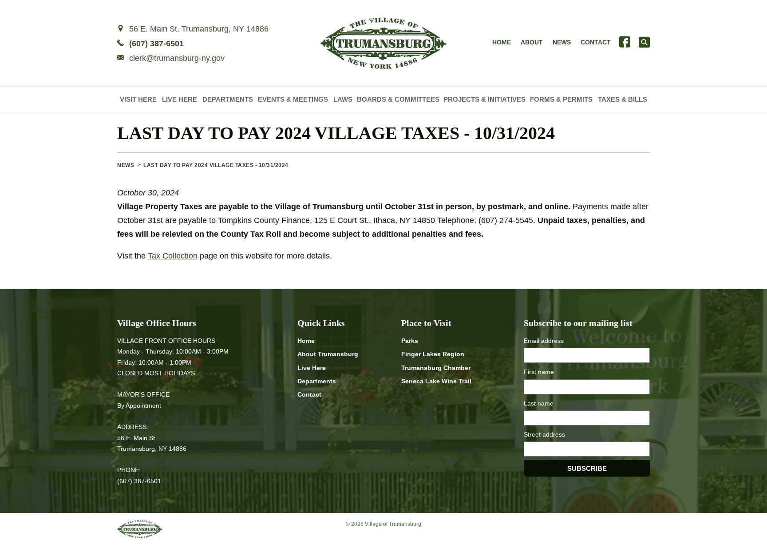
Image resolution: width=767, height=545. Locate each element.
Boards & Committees (398, 99)
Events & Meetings (293, 99)
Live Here (179, 99)
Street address (544, 434)
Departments (227, 99)
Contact (596, 42)
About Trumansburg (327, 354)
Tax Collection (173, 255)
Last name (539, 403)
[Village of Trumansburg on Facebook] (624, 42)
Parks (409, 340)
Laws (342, 99)
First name (539, 371)
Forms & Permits (561, 99)
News (562, 42)
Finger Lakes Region (432, 354)
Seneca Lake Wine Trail (436, 381)
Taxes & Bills (622, 99)
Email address (544, 340)
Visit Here (138, 99)
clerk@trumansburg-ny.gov (177, 58)
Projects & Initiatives (484, 99)
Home (501, 42)
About (532, 42)
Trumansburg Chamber (435, 367)
